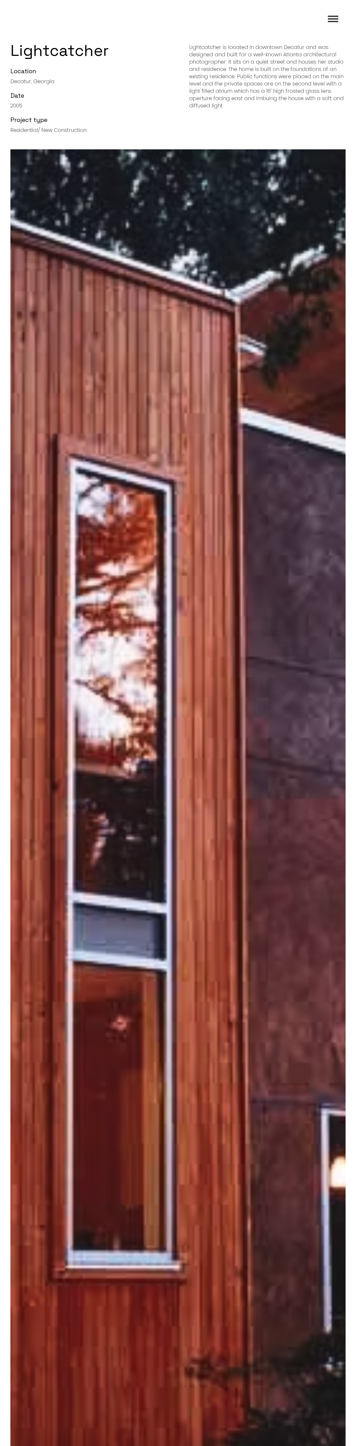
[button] (333, 18)
